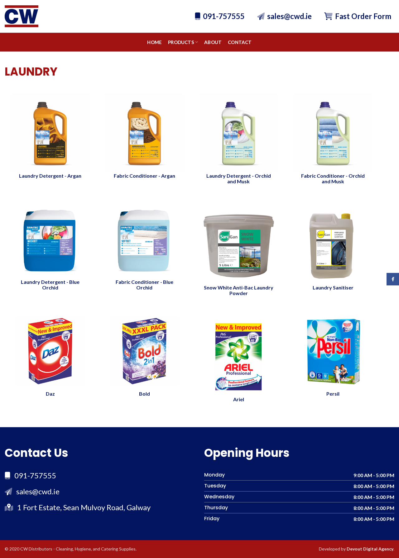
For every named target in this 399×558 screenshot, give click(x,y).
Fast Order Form (363, 16)
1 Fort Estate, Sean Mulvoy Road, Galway (84, 507)
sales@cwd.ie (289, 16)
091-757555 (224, 16)
